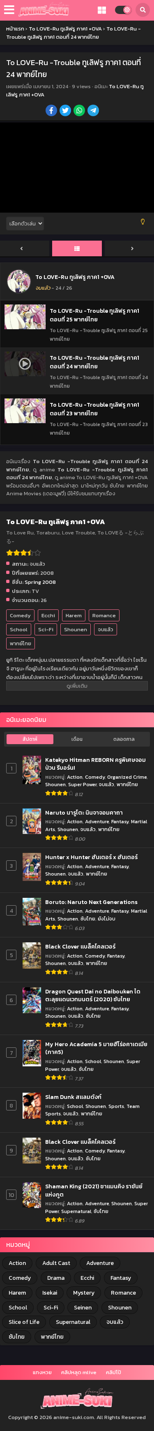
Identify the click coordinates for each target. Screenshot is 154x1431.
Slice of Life (24, 1322)
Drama (55, 1278)
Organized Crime (127, 777)
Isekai (49, 1292)
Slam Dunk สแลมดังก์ (73, 1097)
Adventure (97, 821)
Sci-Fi (45, 629)
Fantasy (120, 821)
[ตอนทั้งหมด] (77, 249)
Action (75, 777)
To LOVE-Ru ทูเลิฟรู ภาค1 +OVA (75, 277)
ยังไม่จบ (106, 919)
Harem (74, 615)
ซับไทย (87, 919)
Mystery (83, 1292)
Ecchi (48, 615)
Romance (104, 615)
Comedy (20, 615)
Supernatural (76, 1211)
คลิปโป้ (113, 1372)
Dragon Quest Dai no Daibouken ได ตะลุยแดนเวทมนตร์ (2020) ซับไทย (92, 996)
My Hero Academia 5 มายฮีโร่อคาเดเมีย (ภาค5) (96, 1048)
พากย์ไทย (20, 643)
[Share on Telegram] (93, 111)
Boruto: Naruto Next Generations (91, 902)
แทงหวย (42, 1372)
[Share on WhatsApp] (80, 111)
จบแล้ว (105, 629)
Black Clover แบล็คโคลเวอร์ (80, 947)
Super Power (82, 784)
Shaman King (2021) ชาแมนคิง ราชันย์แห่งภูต (94, 1191)
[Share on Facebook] (52, 111)
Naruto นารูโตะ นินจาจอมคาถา (84, 813)
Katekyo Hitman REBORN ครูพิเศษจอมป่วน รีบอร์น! (95, 764)
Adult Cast (56, 1263)
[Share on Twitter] (66, 111)
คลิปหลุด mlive (79, 1372)
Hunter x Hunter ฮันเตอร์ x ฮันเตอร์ (91, 857)
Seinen (83, 1307)
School (19, 629)
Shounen (75, 629)
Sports (116, 1106)
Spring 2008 (40, 582)
